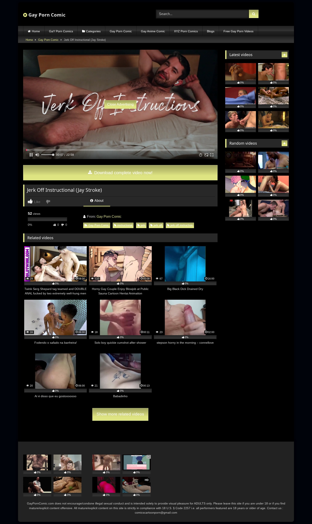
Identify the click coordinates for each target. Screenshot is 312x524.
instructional (124, 225)
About (98, 200)
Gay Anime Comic (153, 31)
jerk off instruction (181, 225)
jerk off (158, 225)
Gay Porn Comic (46, 14)
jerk (143, 225)
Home (36, 31)
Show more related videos (120, 414)
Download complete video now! (123, 172)
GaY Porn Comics (61, 31)
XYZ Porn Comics (186, 31)
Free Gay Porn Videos (238, 31)
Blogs (210, 31)
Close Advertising (120, 104)
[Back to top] (299, 511)
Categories (93, 31)
